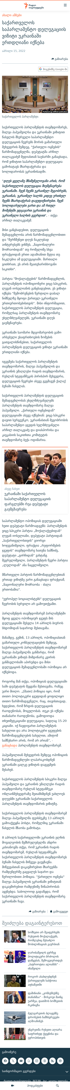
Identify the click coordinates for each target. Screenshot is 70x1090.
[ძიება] (57, 1085)
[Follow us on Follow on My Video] (29, 1061)
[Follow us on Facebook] (5, 1061)
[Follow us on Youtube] (21, 1061)
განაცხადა (9, 745)
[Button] (59, 58)
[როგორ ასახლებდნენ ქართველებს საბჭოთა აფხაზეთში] (15, 981)
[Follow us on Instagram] (36, 1061)
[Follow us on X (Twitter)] (13, 1061)
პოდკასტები (35, 1085)
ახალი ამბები (12, 15)
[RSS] (52, 1061)
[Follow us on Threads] (44, 1061)
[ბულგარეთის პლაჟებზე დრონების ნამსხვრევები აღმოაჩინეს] (15, 1017)
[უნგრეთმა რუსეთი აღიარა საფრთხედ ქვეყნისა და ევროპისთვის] (15, 1034)
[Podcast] (60, 1061)
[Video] (12, 1085)
